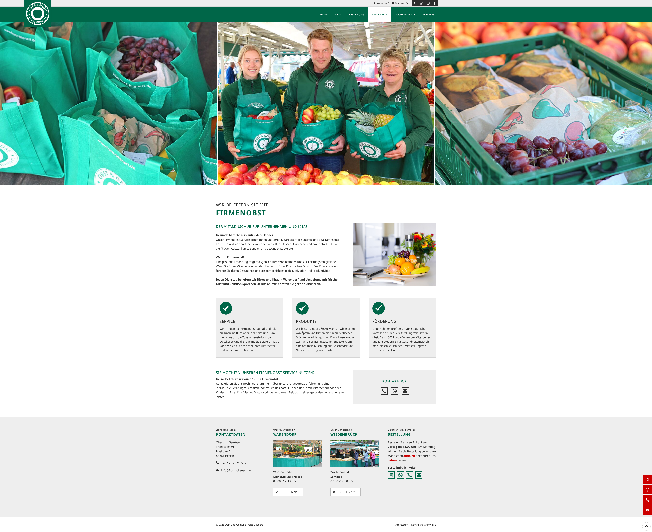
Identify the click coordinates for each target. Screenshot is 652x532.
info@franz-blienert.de (236, 470)
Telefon (384, 391)
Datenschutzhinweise (423, 524)
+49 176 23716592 (647, 500)
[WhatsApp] (422, 3)
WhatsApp (394, 391)
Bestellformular (647, 479)
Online (391, 475)
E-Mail (405, 391)
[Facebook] (434, 3)
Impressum (401, 524)
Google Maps (288, 492)
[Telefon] (415, 3)
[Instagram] (428, 3)
